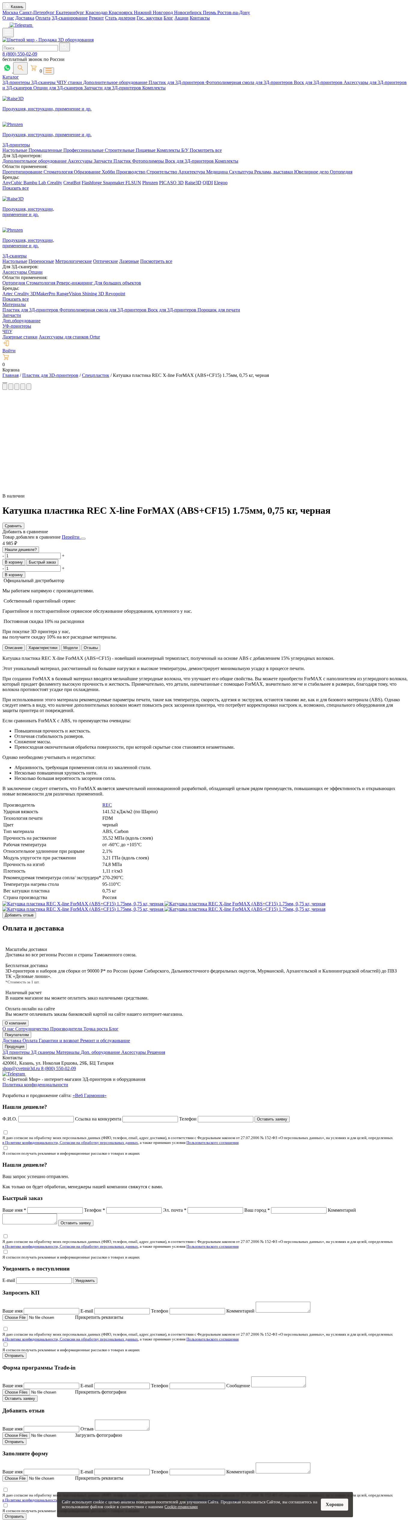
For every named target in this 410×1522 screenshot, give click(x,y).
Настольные (15, 150)
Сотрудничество (32, 1028)
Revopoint (115, 293)
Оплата (42, 17)
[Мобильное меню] (8, 32)
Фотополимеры (148, 161)
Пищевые (146, 150)
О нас (8, 17)
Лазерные (129, 261)
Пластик (122, 161)
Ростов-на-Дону (233, 12)
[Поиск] (20, 68)
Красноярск (121, 12)
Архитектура (192, 171)
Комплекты (154, 87)
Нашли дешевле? (21, 549)
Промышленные (46, 150)
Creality (54, 182)
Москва (10, 12)
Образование (88, 171)
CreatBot (71, 182)
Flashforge (92, 182)
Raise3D (193, 182)
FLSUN (133, 182)
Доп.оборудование (21, 320)
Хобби (109, 171)
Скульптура (241, 171)
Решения (156, 1052)
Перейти (71, 537)
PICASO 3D (171, 182)
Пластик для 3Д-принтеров (177, 82)
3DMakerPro (43, 293)
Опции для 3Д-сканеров (58, 87)
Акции (181, 17)
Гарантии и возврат (59, 1040)
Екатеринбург (71, 12)
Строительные (120, 150)
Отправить (14, 1355)
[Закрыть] (83, 539)
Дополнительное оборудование (116, 82)
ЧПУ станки (70, 82)
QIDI (208, 182)
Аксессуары (81, 161)
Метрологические (73, 261)
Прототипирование (23, 171)
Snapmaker (114, 182)
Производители (66, 1028)
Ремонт (96, 17)
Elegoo (221, 182)
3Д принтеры (16, 1052)
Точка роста (96, 1028)
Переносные (41, 261)
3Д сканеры (43, 1052)
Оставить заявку (272, 1119)
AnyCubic (12, 182)
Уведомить (85, 1280)
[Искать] (64, 47)
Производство (131, 171)
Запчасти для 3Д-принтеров (113, 87)
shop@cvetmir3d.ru (21, 1068)
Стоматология (59, 171)
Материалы (14, 304)
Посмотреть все (206, 150)
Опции (35, 272)
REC (107, 805)
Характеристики (43, 647)
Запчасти (103, 161)
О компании (15, 1023)
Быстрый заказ (42, 562)
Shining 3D (93, 293)
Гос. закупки (149, 17)
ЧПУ (7, 331)
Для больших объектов (117, 282)
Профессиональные (84, 150)
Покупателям (17, 1035)
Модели (70, 647)
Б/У (185, 150)
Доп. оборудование (101, 1052)
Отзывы (91, 647)
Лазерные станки (20, 336)
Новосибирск (188, 12)
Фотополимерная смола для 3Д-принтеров (250, 82)
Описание (14, 647)
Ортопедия (341, 171)
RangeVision (69, 293)
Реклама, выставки (274, 171)
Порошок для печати (218, 309)
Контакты (200, 17)
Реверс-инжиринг (75, 282)
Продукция (14, 1046)
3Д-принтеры (16, 82)
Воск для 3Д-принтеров (319, 82)
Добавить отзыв (19, 915)
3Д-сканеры (44, 82)
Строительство (162, 171)
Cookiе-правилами (181, 1507)
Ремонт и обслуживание (105, 1040)
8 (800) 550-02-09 (19, 53)
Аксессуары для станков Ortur (69, 336)
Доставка (24, 17)
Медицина (217, 171)
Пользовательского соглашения (212, 1142)
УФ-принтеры (16, 326)
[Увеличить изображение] (3, 380)
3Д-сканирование (70, 17)
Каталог (10, 77)
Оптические (105, 261)
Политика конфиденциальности (35, 1084)
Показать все (15, 188)
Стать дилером (120, 17)
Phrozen (150, 182)
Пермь (210, 12)
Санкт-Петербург (37, 12)
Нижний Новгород (154, 12)
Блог (168, 17)
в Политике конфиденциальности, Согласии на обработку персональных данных (70, 1142)
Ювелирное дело (312, 171)
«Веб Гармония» (90, 1095)
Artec (8, 293)
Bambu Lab (35, 182)
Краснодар (97, 12)
